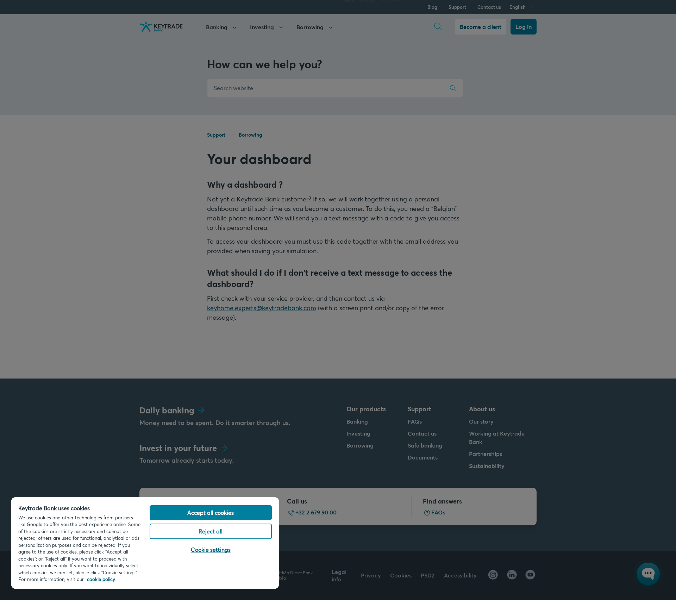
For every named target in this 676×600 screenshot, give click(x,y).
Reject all (211, 531)
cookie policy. (101, 579)
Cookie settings (211, 549)
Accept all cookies (210, 512)
